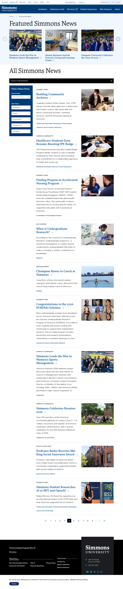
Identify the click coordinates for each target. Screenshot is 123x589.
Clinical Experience (64, 167)
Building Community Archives (50, 95)
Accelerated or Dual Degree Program (49, 215)
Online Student (67, 123)
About (117, 9)
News (29, 2)
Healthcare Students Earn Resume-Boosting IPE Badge (54, 142)
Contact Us (61, 562)
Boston (52, 474)
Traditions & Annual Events (45, 437)
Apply (118, 2)
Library (42, 2)
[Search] (28, 97)
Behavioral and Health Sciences (47, 167)
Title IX (32, 563)
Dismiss (14, 584)
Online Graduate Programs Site (21, 548)
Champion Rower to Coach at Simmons (55, 272)
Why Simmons (106, 9)
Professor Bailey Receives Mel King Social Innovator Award (55, 452)
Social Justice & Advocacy (52, 127)
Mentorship (57, 123)
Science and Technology (45, 511)
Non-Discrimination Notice (18, 563)
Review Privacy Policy (79, 580)
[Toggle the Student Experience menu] (88, 11)
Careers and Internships (44, 123)
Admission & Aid (57, 9)
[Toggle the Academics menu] (42, 11)
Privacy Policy (51, 563)
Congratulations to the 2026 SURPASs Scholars (54, 305)
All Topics (15, 113)
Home (11, 16)
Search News (15, 93)
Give (47, 2)
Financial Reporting (37, 566)
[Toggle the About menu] (117, 11)
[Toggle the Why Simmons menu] (105, 11)
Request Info (105, 2)
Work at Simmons (63, 567)
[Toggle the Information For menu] (70, 2)
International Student (60, 507)
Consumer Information (17, 566)
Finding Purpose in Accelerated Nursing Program (57, 181)
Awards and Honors (43, 343)
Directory (5, 2)
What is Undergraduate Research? (51, 230)
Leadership (40, 395)
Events (36, 2)
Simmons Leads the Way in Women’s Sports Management (24, 56)
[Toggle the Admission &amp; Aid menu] (57, 11)
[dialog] (61, 582)
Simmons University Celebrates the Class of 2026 (97, 56)
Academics (42, 9)
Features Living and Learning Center (59, 58)
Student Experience (88, 9)
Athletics (12, 2)
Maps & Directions (63, 564)
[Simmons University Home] (9, 11)
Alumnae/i (22, 2)
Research (40, 127)
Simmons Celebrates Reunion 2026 (55, 410)
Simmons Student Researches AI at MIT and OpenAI (55, 488)
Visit (113, 2)
